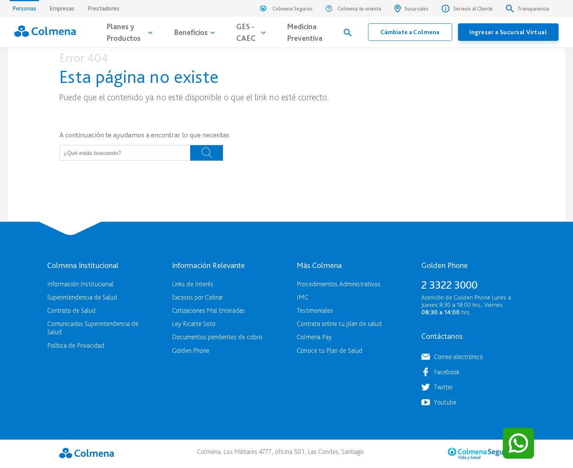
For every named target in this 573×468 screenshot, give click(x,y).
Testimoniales (315, 310)
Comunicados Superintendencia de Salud (92, 327)
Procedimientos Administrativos (338, 284)
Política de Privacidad (75, 345)
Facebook (447, 372)
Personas (24, 8)
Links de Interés (192, 284)
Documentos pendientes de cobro (217, 337)
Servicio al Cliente (473, 8)
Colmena (86, 452)
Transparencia (533, 8)
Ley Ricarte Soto (194, 323)
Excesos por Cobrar (197, 297)
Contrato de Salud (71, 310)
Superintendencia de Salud (82, 297)
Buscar (206, 153)
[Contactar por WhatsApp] (518, 443)
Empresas (62, 8)
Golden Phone (190, 350)
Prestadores (103, 8)
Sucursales (416, 8)
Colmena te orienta (359, 8)
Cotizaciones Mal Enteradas (208, 310)
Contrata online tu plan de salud (339, 323)
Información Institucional (80, 284)
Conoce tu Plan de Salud (329, 350)
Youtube (445, 402)
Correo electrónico (458, 356)
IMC (302, 297)
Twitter (443, 387)
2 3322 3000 (449, 284)
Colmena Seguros (292, 8)
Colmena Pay (314, 337)
